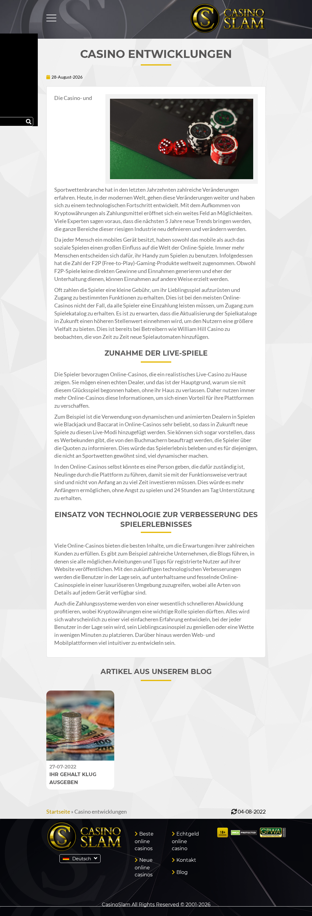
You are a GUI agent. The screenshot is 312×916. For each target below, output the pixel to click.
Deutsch (81, 858)
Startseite (58, 811)
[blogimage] (80, 758)
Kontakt (186, 860)
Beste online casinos (144, 841)
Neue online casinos (144, 867)
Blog (182, 872)
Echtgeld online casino (185, 841)
